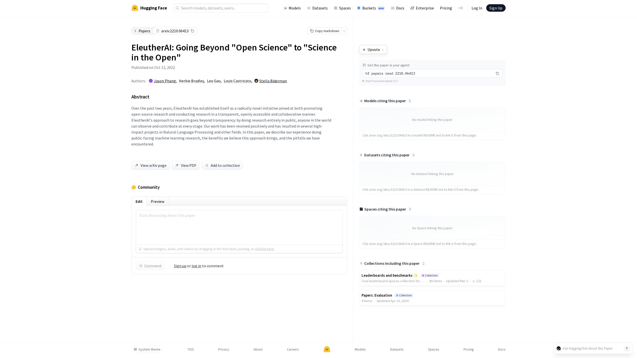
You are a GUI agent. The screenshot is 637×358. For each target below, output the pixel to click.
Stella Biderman (273, 80)
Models (295, 7)
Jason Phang (165, 80)
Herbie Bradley (191, 80)
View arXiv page (153, 165)
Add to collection (225, 165)
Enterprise (425, 7)
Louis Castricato (237, 80)
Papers (144, 30)
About (258, 349)
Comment (153, 265)
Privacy (223, 349)
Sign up (180, 265)
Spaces (345, 7)
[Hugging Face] (326, 349)
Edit (139, 201)
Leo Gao (214, 80)
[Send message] (627, 348)
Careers (293, 349)
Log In (477, 7)
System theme (149, 349)
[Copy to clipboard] (192, 31)
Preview (157, 201)
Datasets (320, 7)
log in (196, 265)
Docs (400, 7)
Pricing (446, 7)
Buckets (373, 7)
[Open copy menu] (344, 30)
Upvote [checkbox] (375, 49)
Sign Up (495, 7)
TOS (191, 349)
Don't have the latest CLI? (382, 81)
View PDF (188, 165)
